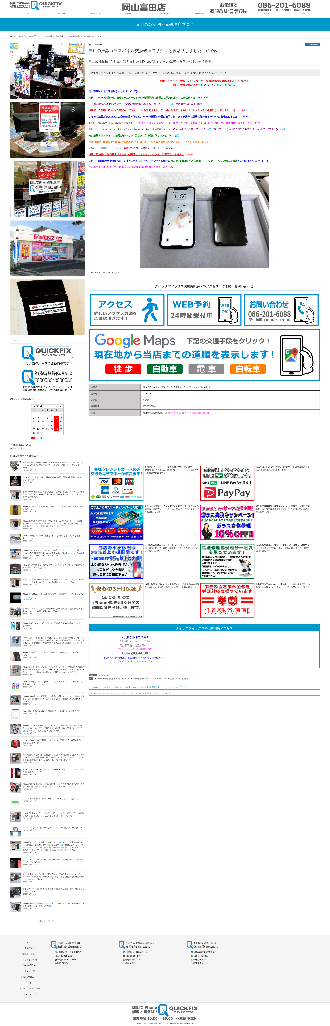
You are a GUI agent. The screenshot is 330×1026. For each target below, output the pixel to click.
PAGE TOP (320, 993)
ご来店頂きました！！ (118, 91)
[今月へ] (56, 406)
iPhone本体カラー (29, 977)
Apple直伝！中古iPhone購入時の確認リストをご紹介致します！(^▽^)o (51, 711)
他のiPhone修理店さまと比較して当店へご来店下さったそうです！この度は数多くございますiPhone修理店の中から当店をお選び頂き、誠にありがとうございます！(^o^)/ (53, 494)
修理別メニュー (29, 954)
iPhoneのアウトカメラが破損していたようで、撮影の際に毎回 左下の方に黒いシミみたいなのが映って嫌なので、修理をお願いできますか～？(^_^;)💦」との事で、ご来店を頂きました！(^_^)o (53, 728)
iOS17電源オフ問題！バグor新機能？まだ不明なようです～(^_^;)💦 (50, 799)
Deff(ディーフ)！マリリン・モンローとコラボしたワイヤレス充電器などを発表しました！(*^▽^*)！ (133, 693)
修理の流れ (29, 948)
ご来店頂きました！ (192, 97)
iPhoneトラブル (150, 679)
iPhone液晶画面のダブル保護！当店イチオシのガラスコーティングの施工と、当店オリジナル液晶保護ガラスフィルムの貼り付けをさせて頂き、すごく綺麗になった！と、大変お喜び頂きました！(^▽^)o (53, 523)
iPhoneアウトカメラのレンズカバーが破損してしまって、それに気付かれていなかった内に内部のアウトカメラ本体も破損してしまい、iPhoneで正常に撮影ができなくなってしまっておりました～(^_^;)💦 (53, 552)
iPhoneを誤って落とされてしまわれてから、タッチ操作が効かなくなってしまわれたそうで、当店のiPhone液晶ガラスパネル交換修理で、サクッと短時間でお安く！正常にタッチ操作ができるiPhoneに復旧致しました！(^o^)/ (53, 640)
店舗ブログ (29, 971)
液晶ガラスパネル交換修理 (179, 679)
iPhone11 (162, 679)
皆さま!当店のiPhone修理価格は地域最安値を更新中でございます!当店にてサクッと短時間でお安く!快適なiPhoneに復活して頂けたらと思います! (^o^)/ (53, 465)
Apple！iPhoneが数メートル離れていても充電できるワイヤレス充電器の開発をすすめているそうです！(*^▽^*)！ (139, 687)
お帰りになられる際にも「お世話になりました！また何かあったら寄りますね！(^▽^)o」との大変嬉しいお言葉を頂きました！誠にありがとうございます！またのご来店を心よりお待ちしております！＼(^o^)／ (54, 757)
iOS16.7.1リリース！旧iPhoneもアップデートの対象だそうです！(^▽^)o (52, 828)
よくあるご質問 (29, 959)
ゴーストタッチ (123, 679)
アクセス (29, 983)
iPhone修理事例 (312, 44)
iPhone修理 (137, 679)
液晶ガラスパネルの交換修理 (114, 116)
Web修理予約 (29, 965)
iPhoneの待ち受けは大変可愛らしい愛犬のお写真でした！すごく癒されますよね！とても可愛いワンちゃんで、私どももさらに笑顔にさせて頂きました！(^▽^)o (53, 698)
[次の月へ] (61, 406)
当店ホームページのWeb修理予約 (135, 97)
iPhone (99, 679)
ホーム (29, 942)
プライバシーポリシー (29, 988)
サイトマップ (29, 994)
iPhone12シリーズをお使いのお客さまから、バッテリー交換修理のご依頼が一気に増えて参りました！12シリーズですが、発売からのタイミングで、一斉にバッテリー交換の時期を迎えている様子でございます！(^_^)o (54, 669)
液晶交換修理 (110, 679)
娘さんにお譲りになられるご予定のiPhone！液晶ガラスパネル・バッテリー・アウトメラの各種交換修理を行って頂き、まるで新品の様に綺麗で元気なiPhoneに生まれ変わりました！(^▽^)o (53, 876)
